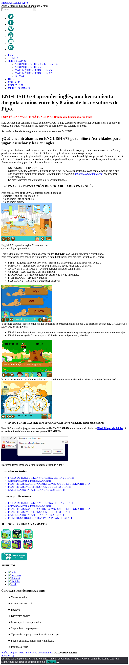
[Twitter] (11, 18)
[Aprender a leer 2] (17, 538)
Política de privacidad (12, 652)
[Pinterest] (11, 30)
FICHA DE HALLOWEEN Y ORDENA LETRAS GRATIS (41, 477)
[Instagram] (11, 49)
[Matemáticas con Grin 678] (16, 548)
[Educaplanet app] (14, 559)
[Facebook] (11, 24)
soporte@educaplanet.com (89, 173)
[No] (57, 662)
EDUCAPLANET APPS (15, 2)
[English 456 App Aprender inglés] (28, 548)
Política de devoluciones (39, 652)
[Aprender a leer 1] (6, 538)
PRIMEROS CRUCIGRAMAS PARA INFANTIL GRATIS (40, 517)
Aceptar (51, 662)
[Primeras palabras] (28, 538)
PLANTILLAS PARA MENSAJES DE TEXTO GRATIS (39, 486)
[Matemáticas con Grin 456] (6, 548)
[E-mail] (11, 43)
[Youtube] (11, 36)
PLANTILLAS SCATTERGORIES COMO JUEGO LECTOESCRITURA (49, 483)
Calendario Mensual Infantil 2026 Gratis (29, 480)
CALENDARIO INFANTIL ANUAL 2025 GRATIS (36, 489)
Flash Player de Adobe (110, 428)
